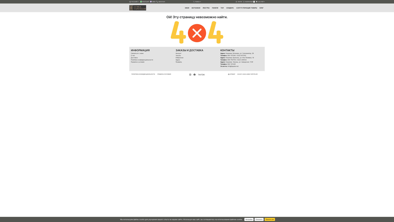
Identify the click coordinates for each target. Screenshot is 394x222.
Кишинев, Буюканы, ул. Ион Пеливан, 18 (240, 57)
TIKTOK (201, 75)
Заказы (178, 55)
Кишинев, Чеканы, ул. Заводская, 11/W (239, 62)
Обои (187, 8)
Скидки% (230, 8)
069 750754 (231, 60)
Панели (215, 8)
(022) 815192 (241, 55)
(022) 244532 (242, 60)
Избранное (179, 57)
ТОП (222, 8)
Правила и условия (137, 62)
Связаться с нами (137, 53)
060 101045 (231, 64)
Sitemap (232, 74)
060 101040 (231, 55)
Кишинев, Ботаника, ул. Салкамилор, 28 (240, 53)
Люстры (206, 8)
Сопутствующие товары (246, 8)
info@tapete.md (233, 66)
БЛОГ (261, 8)
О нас (133, 55)
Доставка (134, 57)
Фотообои (196, 8)
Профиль (179, 62)
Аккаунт (178, 53)
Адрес (178, 60)
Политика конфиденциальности (142, 60)
